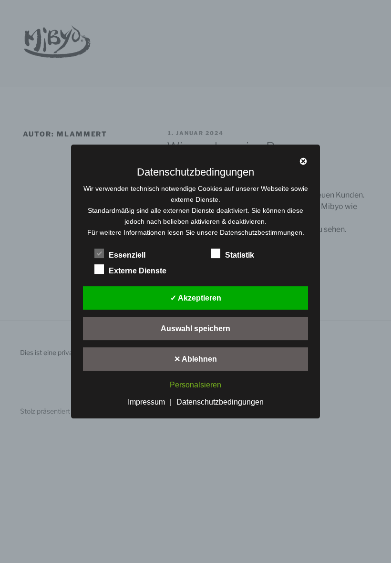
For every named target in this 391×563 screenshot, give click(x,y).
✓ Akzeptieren (195, 298)
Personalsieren (195, 385)
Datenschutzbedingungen (220, 402)
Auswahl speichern (195, 328)
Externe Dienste (137, 271)
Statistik (239, 255)
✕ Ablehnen (195, 359)
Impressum (146, 402)
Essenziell (127, 255)
